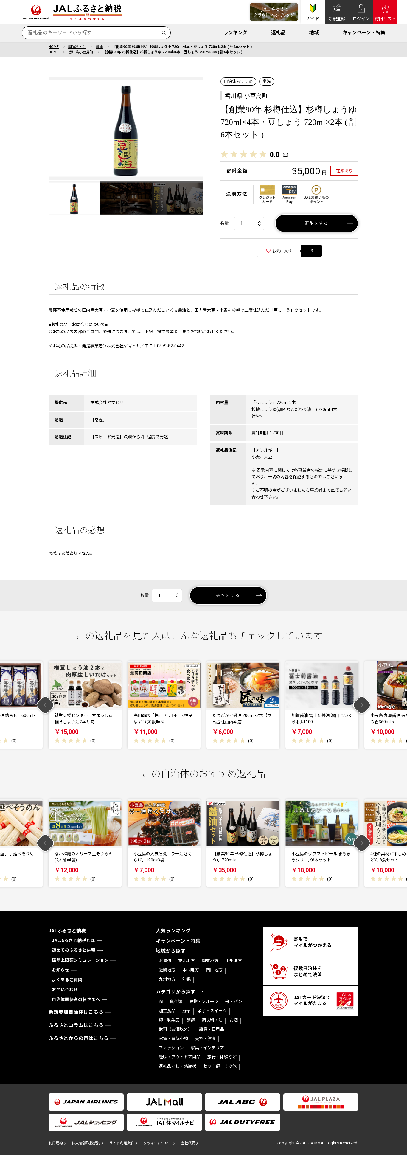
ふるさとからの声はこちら (79, 1038)
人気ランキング (173, 931)
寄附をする (317, 223)
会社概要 (188, 1143)
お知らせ (60, 970)
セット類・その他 (220, 1066)
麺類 (191, 1020)
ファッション (171, 1047)
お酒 (233, 1020)
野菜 (186, 1010)
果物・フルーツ (203, 1001)
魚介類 (176, 1001)
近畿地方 (167, 970)
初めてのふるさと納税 (74, 950)
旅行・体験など (222, 1057)
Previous (45, 704)
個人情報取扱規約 (86, 1143)
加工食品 (167, 1010)
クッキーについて (157, 1143)
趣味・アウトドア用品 (180, 1057)
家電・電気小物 (173, 1038)
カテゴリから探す (176, 992)
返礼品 (278, 32)
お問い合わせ (65, 989)
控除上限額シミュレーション (80, 960)
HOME (54, 47)
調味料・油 (77, 47)
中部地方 (233, 960)
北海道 (165, 960)
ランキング (235, 32)
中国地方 (190, 970)
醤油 (99, 47)
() (285, 154)
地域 (314, 32)
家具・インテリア (207, 1047)
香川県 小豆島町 (246, 96)
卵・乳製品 (169, 1020)
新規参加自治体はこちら (76, 1012)
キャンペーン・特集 (364, 32)
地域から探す (171, 951)
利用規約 (56, 1143)
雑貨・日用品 (211, 1029)
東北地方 (186, 960)
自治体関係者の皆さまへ (76, 999)
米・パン (233, 1001)
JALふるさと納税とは (73, 940)
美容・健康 (205, 1038)
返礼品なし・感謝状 (177, 1066)
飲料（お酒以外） (175, 1029)
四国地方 (214, 970)
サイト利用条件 (121, 1143)
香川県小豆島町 (80, 52)
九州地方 (167, 979)
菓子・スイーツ (212, 1010)
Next (361, 704)
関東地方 (210, 960)
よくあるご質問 (67, 979)
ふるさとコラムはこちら (76, 1025)
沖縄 (186, 979)
